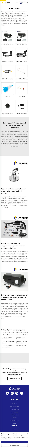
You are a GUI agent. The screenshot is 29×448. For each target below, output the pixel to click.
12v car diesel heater (8, 334)
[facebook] (7, 393)
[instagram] (16, 393)
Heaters (14, 429)
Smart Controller (22, 113)
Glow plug (22, 96)
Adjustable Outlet (7, 113)
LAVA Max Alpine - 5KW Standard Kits (12, 44)
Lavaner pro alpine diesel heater (21, 342)
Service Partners (14, 409)
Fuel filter (7, 96)
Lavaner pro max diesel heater (7, 338)
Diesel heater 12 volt (8, 332)
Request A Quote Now (14, 378)
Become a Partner (14, 406)
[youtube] (12, 393)
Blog (14, 423)
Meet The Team (14, 415)
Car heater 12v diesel (22, 334)
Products (14, 403)
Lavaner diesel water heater (8, 342)
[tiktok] (21, 393)
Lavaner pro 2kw (21, 345)
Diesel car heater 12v (22, 332)
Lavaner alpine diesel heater (20, 338)
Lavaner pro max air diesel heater (8, 346)
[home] (6, 2)
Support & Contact (14, 420)
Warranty (14, 417)
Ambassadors (14, 412)
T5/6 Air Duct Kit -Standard (9, 61)
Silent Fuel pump (7, 79)
